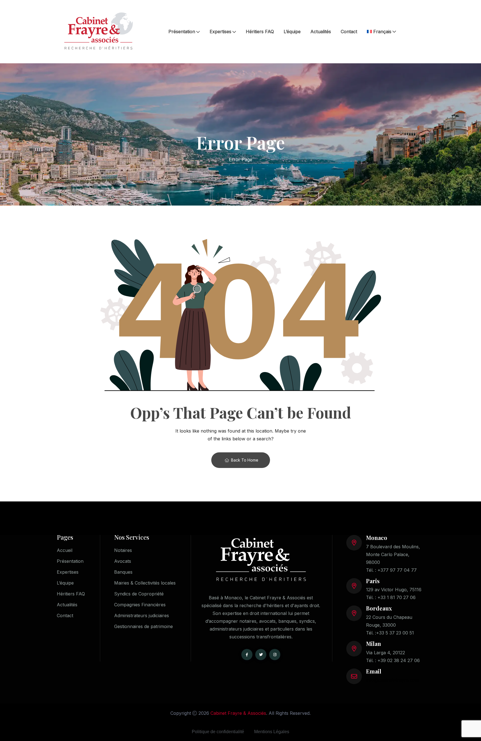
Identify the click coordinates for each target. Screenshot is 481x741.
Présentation (181, 31)
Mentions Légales (271, 731)
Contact (349, 31)
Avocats (122, 561)
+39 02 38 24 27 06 (398, 660)
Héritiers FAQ (260, 31)
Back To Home (244, 460)
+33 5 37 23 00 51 (395, 633)
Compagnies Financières (140, 604)
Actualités (320, 31)
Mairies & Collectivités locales (145, 583)
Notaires (123, 550)
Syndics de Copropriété (139, 594)
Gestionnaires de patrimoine (143, 626)
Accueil (64, 550)
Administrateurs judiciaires (141, 615)
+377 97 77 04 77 (397, 570)
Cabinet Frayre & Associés (238, 713)
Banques (123, 572)
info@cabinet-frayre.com (392, 680)
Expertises (220, 31)
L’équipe (292, 31)
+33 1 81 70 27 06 (396, 597)
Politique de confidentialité (218, 731)
